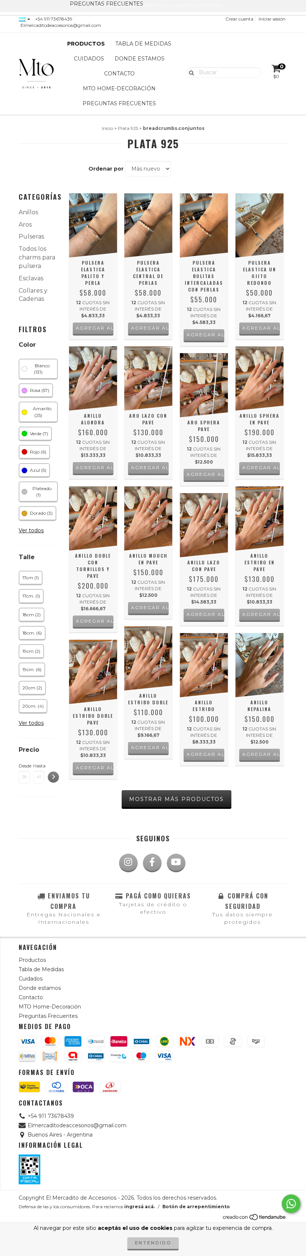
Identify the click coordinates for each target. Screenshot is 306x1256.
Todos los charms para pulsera (37, 257)
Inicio (107, 128)
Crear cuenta (239, 19)
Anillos (28, 212)
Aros (25, 224)
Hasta (38, 766)
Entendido (153, 1243)
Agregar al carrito (94, 467)
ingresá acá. (139, 1206)
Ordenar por (106, 168)
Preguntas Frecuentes (119, 103)
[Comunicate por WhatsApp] (291, 1203)
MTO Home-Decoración (119, 88)
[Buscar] (190, 72)
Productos (86, 43)
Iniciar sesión (272, 19)
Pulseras (31, 236)
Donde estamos (140, 58)
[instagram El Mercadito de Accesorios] (128, 863)
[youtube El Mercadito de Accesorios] (176, 863)
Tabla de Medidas (143, 43)
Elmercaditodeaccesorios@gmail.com (61, 25)
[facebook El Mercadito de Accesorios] (152, 863)
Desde (24, 766)
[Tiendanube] (254, 1219)
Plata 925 (128, 128)
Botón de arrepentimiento (196, 1206)
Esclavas (31, 278)
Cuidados (89, 58)
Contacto (119, 73)
